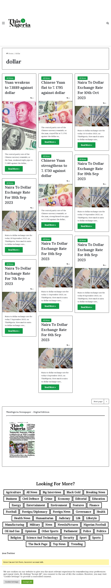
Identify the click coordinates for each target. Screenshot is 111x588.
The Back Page (38, 544)
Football (11, 511)
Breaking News (95, 492)
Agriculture (13, 492)
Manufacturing (14, 524)
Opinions (30, 531)
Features (78, 505)
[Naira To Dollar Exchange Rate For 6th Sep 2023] (56, 358)
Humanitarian (44, 518)
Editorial (81, 498)
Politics (101, 531)
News (48, 524)
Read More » (13, 169)
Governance (83, 511)
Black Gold (74, 492)
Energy (16, 505)
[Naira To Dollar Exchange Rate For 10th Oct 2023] (92, 116)
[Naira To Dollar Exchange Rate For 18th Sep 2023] (19, 221)
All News (9, 78)
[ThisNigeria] (19, 23)
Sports (96, 537)
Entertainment (35, 505)
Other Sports (50, 531)
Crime (48, 498)
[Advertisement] (68, 20)
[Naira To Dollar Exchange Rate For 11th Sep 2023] (56, 277)
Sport (83, 537)
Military (35, 524)
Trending (77, 544)
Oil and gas (12, 531)
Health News (22, 518)
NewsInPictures (68, 524)
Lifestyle (91, 518)
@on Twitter (8, 553)
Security (68, 537)
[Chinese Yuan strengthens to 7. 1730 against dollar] (56, 195)
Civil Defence (30, 498)
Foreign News (61, 511)
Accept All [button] (27, 582)
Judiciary (64, 518)
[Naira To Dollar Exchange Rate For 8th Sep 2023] (92, 278)
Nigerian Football (95, 524)
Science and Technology (42, 537)
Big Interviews (52, 492)
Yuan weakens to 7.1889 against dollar (19, 87)
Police (87, 531)
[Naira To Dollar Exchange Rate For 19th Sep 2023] (92, 197)
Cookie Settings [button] (11, 582)
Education (98, 498)
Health (101, 511)
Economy (64, 498)
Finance (94, 505)
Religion (15, 537)
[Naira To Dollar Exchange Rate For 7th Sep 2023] (19, 302)
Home (10, 53)
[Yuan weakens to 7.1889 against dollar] (19, 125)
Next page (98, 401)
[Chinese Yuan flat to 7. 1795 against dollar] (56, 112)
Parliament (71, 531)
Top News (59, 544)
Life (78, 518)
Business (11, 498)
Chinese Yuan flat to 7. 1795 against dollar (53, 87)
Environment (59, 505)
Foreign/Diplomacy (34, 511)
